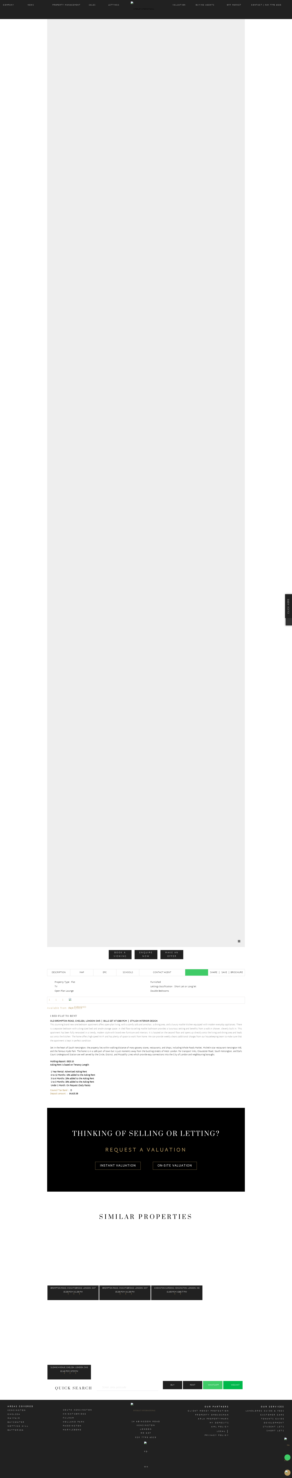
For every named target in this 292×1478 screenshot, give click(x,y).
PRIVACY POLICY (217, 1435)
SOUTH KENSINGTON (77, 1410)
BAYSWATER (16, 1422)
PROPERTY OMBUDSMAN (212, 1414)
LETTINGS (113, 5)
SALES (92, 5)
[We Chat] (287, 1453)
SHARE (213, 972)
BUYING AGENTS (205, 5)
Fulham (69, 1418)
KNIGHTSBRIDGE (75, 1414)
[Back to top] (287, 1473)
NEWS (31, 5)
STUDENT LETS (273, 1426)
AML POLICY (220, 1426)
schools (128, 972)
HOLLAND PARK (74, 1421)
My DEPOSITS (219, 1422)
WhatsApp (213, 1385)
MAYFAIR (14, 1418)
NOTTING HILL (18, 1426)
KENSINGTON (17, 1410)
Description (59, 972)
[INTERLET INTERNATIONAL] (146, 10)
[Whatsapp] (196, 972)
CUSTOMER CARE (272, 1414)
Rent (192, 1385)
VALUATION (179, 5)
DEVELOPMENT (274, 1422)
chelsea (14, 1414)
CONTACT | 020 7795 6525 (266, 5)
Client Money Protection (208, 1411)
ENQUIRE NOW (146, 954)
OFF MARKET (234, 5)
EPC (105, 972)
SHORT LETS (275, 1430)
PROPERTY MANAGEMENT (66, 5)
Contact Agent (162, 972)
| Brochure (236, 972)
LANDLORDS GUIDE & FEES (265, 1411)
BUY (172, 1385)
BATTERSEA (16, 1430)
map (82, 972)
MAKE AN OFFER (172, 954)
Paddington (72, 1425)
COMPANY (8, 5)
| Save (223, 972)
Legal (221, 1431)
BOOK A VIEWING (120, 954)
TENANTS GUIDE (273, 1418)
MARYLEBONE (72, 1429)
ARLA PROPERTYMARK (213, 1418)
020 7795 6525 (146, 1437)
